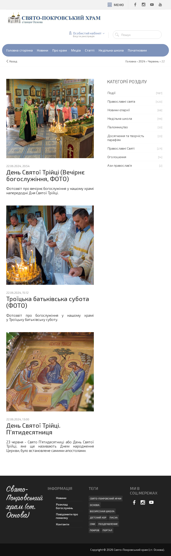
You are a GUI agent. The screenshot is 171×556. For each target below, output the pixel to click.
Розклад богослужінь (64, 506)
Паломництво (117, 127)
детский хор (98, 517)
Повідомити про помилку (67, 515)
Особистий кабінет (87, 33)
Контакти (62, 524)
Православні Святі (121, 148)
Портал (107, 530)
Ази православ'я (119, 165)
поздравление (108, 523)
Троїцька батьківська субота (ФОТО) (47, 302)
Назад (13, 61)
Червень (153, 61)
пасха (114, 517)
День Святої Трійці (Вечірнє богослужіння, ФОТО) (45, 175)
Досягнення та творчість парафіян (125, 138)
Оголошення (116, 157)
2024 (141, 61)
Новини (61, 498)
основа (94, 504)
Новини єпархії (118, 110)
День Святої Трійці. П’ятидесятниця (33, 429)
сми (92, 523)
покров (94, 530)
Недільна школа (119, 118)
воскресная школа (102, 511)
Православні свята (121, 101)
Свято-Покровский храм (105, 498)
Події (111, 93)
